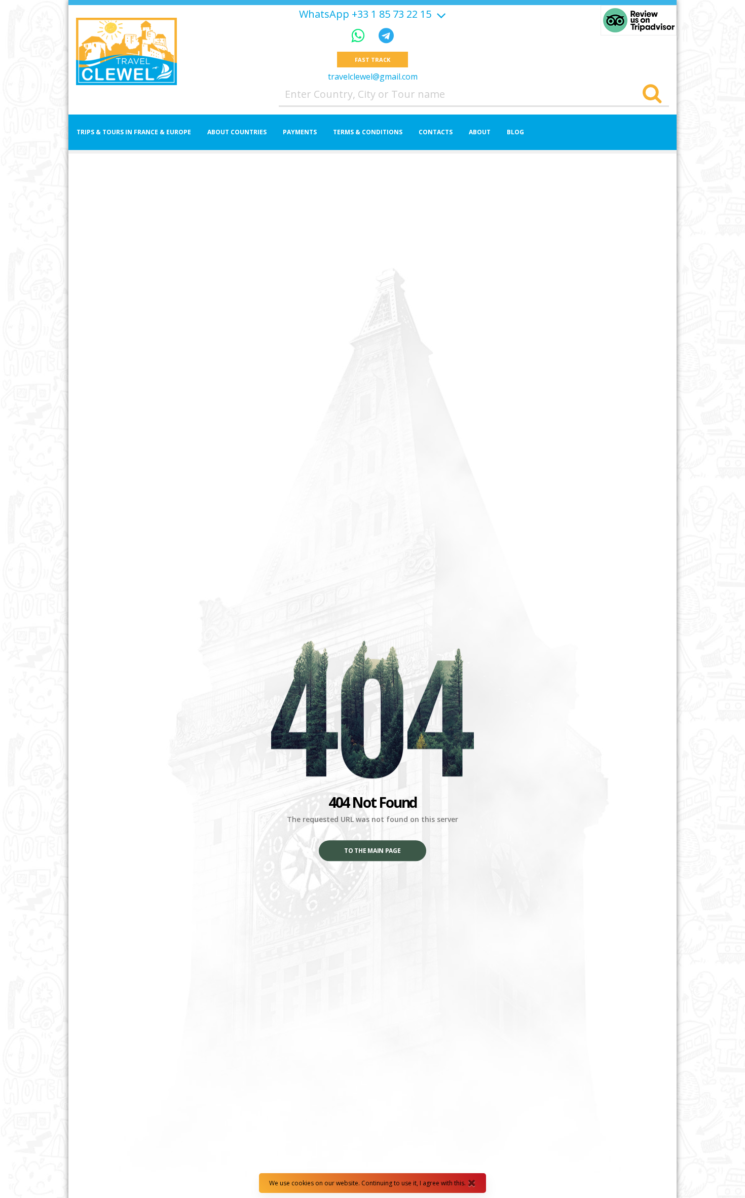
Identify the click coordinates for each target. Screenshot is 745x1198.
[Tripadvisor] (639, 20)
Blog (515, 132)
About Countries (237, 132)
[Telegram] (386, 35)
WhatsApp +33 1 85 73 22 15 (365, 14)
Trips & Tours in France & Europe (134, 132)
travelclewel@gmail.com (373, 76)
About (480, 132)
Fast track (372, 59)
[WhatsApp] (359, 35)
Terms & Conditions (367, 132)
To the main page (372, 851)
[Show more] (440, 14)
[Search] (652, 94)
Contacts (436, 132)
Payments (300, 132)
